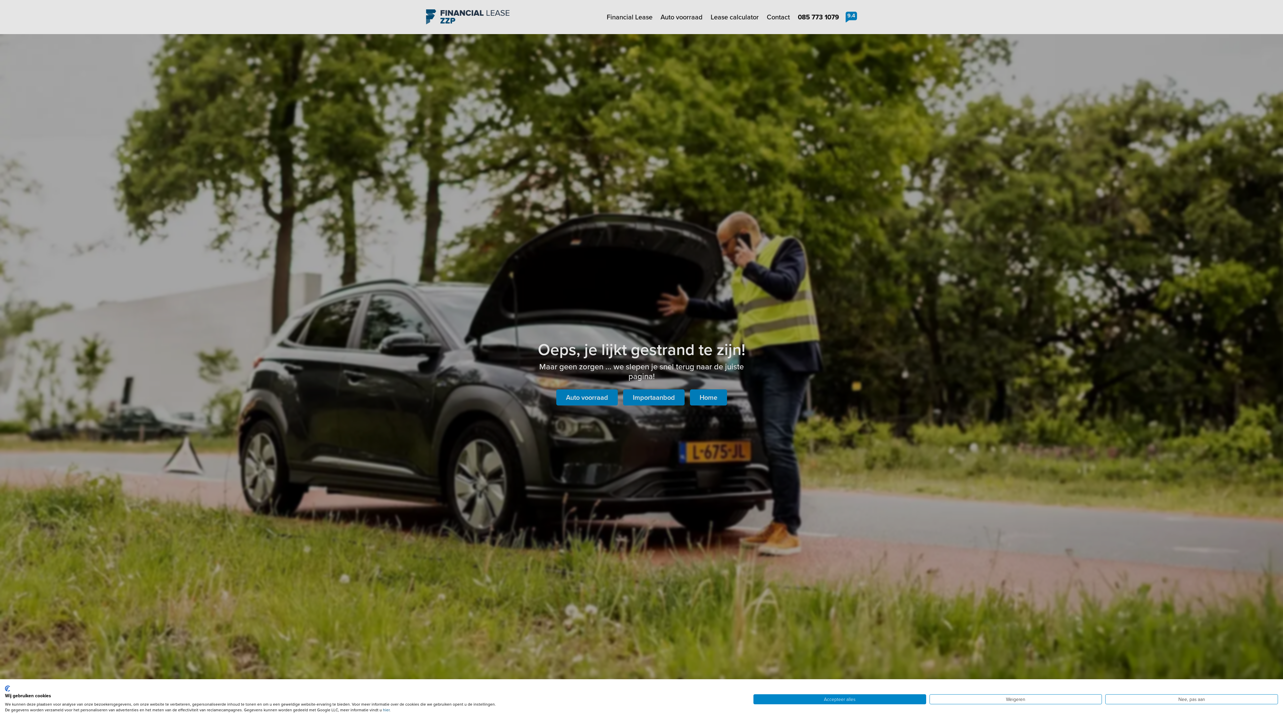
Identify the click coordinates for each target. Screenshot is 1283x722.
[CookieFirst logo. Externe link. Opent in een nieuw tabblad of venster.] (7, 689)
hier (386, 710)
